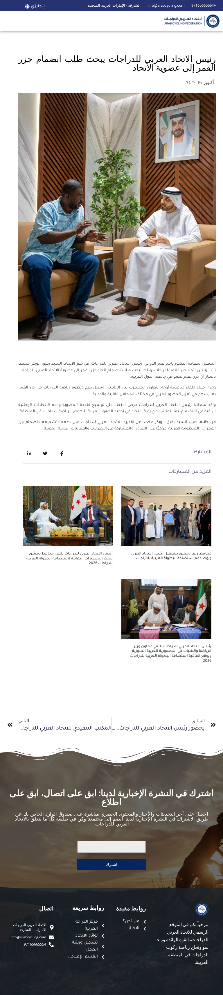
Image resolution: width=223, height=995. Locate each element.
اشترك (111, 864)
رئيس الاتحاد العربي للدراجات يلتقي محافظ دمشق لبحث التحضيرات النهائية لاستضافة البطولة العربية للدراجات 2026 (69, 559)
